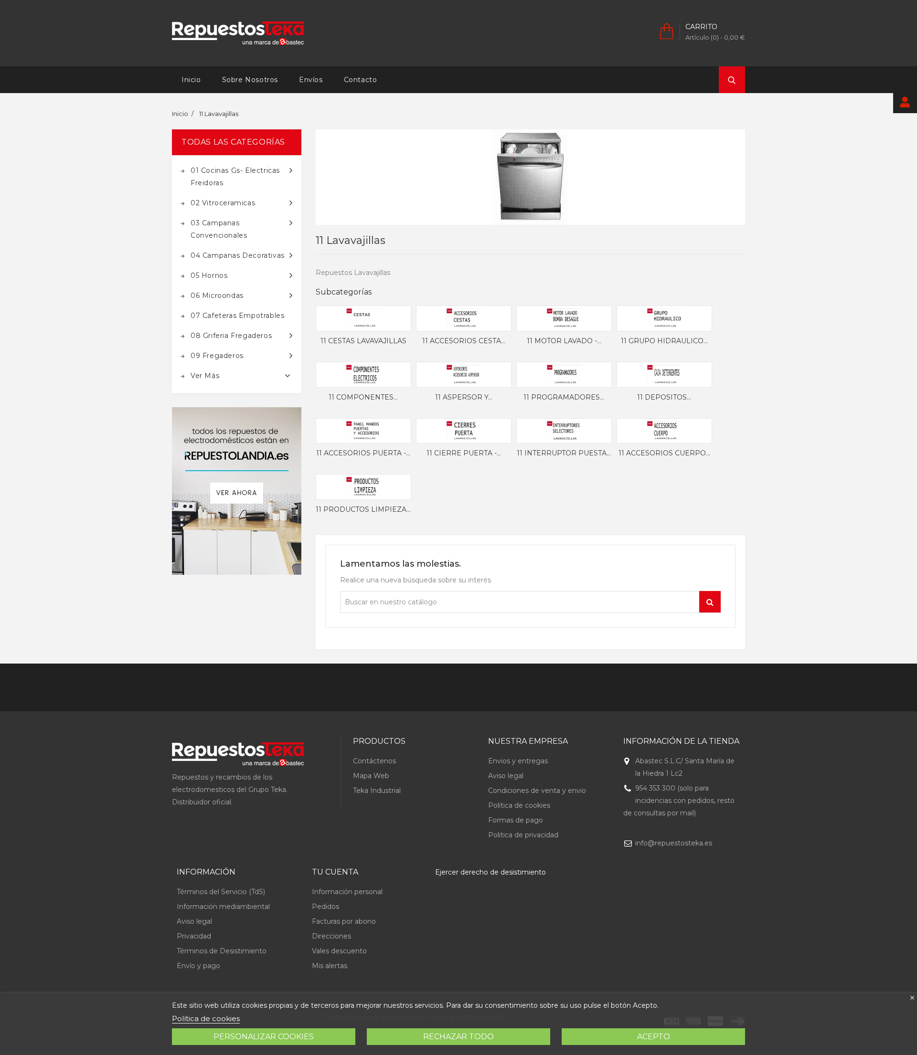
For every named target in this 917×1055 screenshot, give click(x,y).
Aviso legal (505, 775)
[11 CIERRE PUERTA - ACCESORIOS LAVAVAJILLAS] (464, 431)
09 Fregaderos (217, 355)
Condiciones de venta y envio (537, 790)
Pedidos (325, 906)
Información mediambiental (223, 906)
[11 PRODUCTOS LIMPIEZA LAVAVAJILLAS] (363, 487)
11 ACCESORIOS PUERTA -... (363, 453)
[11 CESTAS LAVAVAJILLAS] (363, 318)
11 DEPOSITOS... (664, 397)
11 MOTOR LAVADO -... (564, 341)
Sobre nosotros (250, 79)
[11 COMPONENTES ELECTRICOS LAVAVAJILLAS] (363, 375)
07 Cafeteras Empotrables (237, 315)
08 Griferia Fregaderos (231, 335)
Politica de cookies (519, 805)
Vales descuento (339, 951)
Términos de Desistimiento (222, 951)
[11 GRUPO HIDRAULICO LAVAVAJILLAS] (664, 318)
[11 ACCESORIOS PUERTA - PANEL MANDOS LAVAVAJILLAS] (363, 431)
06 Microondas (217, 295)
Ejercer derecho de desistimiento (490, 872)
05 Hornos (209, 275)
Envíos (311, 79)
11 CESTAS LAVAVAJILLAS (363, 341)
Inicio (191, 79)
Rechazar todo (458, 1036)
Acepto (653, 1036)
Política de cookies (206, 1018)
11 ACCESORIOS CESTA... (463, 341)
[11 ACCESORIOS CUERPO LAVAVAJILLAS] (664, 431)
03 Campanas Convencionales (219, 229)
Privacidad (194, 936)
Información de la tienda (681, 741)
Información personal (347, 891)
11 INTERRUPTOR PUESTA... (564, 453)
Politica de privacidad (523, 835)
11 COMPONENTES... (363, 397)
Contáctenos (374, 761)
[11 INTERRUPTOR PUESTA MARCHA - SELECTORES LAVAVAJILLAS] (564, 431)
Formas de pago (515, 820)
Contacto (360, 79)
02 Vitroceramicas (223, 203)
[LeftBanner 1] (236, 491)
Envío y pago (198, 965)
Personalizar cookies (263, 1036)
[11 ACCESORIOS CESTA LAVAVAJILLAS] (464, 318)
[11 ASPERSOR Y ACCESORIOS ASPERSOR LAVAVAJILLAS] (464, 375)
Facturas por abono (344, 921)
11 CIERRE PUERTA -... (464, 453)
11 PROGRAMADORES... (563, 397)
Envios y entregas (518, 761)
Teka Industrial (377, 790)
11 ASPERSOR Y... (463, 397)
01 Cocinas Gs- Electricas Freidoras (235, 176)
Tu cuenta (335, 871)
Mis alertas (329, 965)
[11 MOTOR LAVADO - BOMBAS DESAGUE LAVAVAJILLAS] (564, 318)
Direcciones (331, 936)
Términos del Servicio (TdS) (221, 891)
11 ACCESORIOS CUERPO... (664, 453)
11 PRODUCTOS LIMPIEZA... (363, 510)
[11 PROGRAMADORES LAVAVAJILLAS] (564, 375)
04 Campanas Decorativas (238, 255)
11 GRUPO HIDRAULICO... (664, 341)
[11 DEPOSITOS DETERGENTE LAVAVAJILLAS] (664, 375)
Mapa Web (371, 775)
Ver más (205, 375)
